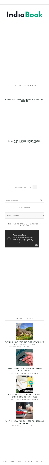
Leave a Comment (34, 347)
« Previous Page (19, 187)
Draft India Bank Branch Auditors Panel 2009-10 (24, 100)
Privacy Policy (39, 461)
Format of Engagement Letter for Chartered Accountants (24, 142)
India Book (27, 461)
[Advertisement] (24, 54)
